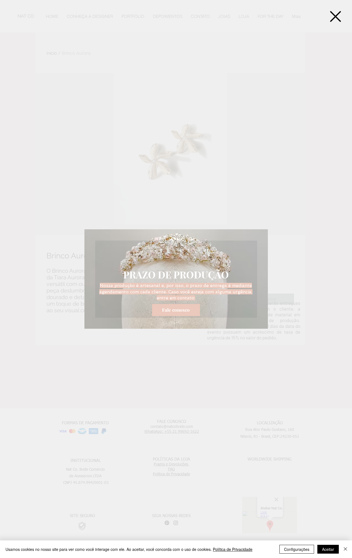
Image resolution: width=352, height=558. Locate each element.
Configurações (296, 549)
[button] (335, 16)
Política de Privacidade (232, 549)
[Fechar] (345, 549)
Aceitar (328, 549)
